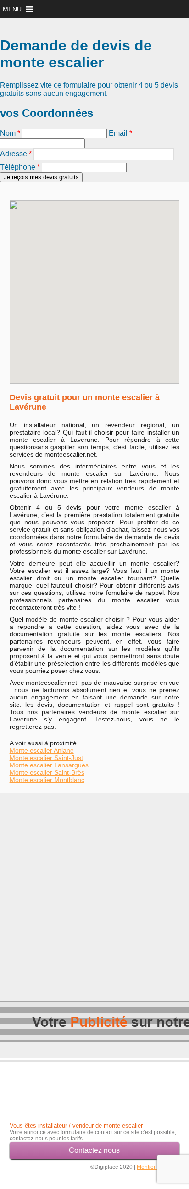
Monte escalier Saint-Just (46, 757)
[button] (12, 9)
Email (120, 133)
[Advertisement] (94, 887)
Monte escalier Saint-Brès (47, 772)
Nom (10, 133)
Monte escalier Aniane (42, 750)
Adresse (16, 154)
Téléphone (20, 167)
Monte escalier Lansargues (49, 765)
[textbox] (103, 154)
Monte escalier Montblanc (47, 779)
